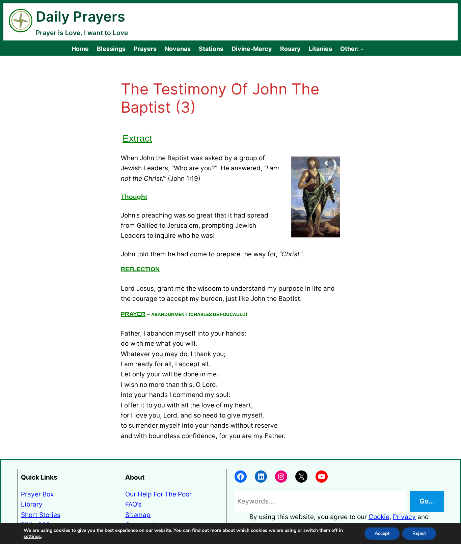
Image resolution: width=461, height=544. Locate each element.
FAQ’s (133, 504)
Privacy (404, 517)
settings (32, 537)
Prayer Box (37, 494)
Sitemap (138, 515)
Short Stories (40, 515)
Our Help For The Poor (158, 494)
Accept (382, 533)
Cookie (379, 517)
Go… (426, 501)
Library (32, 504)
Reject (419, 533)
